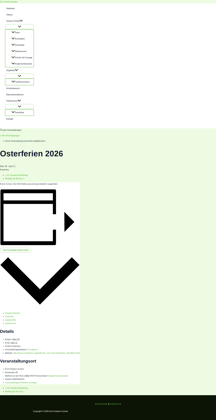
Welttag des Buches (14, 178)
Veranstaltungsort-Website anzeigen (21, 383)
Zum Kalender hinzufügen (16, 250)
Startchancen (20, 51)
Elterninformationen (15, 95)
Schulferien (33, 349)
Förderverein (12, 101)
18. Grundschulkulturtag (16, 175)
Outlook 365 (10, 320)
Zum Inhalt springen (9, 2)
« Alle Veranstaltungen (10, 136)
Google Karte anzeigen (58, 376)
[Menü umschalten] (19, 26)
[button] (21, 21)
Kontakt (9, 119)
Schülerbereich (13, 88)
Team (17, 32)
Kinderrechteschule (23, 64)
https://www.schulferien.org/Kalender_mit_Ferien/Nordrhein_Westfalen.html (46, 353)
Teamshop (19, 112)
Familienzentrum (22, 82)
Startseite (10, 8)
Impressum (115, 404)
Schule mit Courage (23, 57)
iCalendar (9, 316)
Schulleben (20, 39)
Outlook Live (10, 323)
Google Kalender (12, 313)
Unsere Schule (13, 21)
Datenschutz (102, 404)
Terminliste (19, 45)
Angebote (10, 70)
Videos (9, 15)
